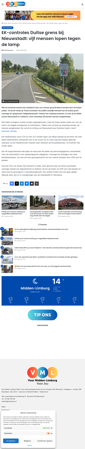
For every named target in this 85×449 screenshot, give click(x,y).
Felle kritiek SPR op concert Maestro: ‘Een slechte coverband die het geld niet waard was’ (48, 248)
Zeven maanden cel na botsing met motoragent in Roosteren (70, 213)
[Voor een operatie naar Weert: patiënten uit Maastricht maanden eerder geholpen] (7, 260)
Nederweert (5, 410)
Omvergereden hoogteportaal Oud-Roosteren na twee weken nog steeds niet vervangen (41, 214)
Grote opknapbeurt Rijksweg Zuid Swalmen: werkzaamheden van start (41, 229)
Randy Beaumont (8, 50)
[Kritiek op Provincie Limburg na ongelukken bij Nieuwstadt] (14, 203)
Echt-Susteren (13, 23)
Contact (29, 445)
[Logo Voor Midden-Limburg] (16, 4)
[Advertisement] (42, 341)
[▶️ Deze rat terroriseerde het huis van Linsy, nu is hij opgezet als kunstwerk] (7, 269)
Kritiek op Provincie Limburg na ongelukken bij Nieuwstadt (13, 213)
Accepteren (10, 441)
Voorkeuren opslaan (44, 441)
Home (5, 23)
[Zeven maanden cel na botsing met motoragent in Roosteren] (70, 203)
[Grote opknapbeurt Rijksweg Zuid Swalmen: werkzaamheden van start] (7, 232)
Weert (3, 407)
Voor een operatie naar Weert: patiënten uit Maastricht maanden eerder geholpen (46, 257)
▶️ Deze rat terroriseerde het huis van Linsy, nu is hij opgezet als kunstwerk (43, 266)
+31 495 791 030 (9, 399)
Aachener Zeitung (9, 131)
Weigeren (27, 441)
